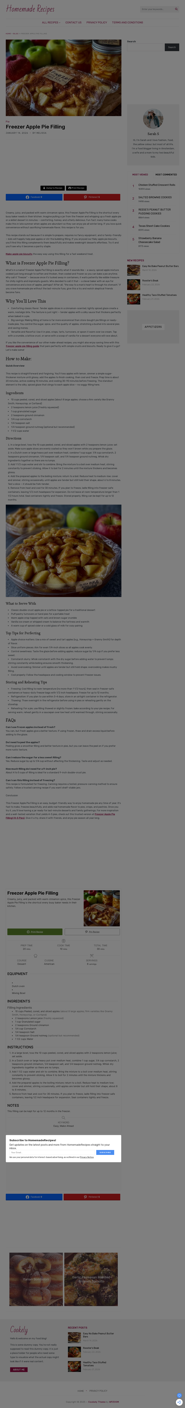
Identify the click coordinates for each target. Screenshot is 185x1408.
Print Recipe (77, 188)
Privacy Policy (96, 22)
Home (8, 34)
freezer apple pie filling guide (22, 346)
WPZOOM (114, 1402)
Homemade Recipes (30, 9)
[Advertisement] (63, 164)
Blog (15, 34)
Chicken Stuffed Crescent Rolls (156, 185)
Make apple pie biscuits (19, 254)
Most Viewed (140, 174)
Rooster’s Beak (150, 280)
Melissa (42, 133)
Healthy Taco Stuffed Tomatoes (159, 295)
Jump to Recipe (54, 188)
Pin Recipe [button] (93, 932)
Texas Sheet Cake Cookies (154, 226)
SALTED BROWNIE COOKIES (155, 197)
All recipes (50, 22)
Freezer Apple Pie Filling (35, 127)
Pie (8, 121)
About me (19, 1369)
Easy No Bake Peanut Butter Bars (160, 266)
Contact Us (73, 22)
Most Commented (166, 174)
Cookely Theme (97, 1402)
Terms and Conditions (127, 22)
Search (131, 41)
